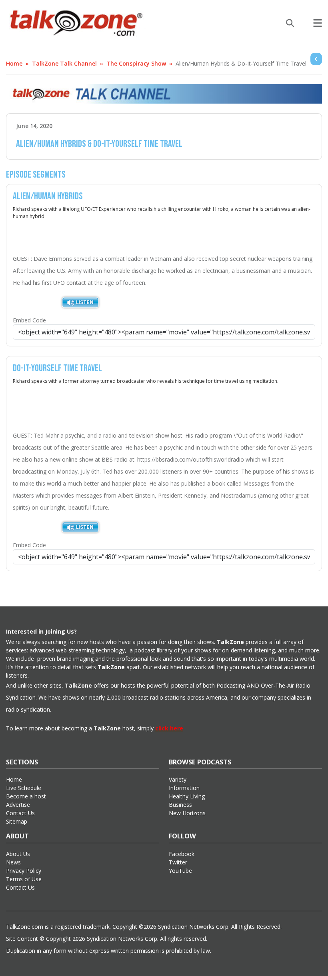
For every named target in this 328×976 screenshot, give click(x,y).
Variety (177, 779)
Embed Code (29, 320)
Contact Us (20, 813)
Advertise (18, 804)
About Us (18, 854)
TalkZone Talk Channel (64, 63)
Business (180, 804)
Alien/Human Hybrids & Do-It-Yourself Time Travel (241, 63)
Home (14, 63)
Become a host (26, 796)
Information (184, 788)
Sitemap (16, 821)
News (13, 862)
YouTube (180, 870)
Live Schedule (23, 788)
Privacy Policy (23, 870)
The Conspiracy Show (136, 63)
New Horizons (187, 813)
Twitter (178, 862)
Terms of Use (24, 879)
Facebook (181, 854)
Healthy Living (187, 796)
